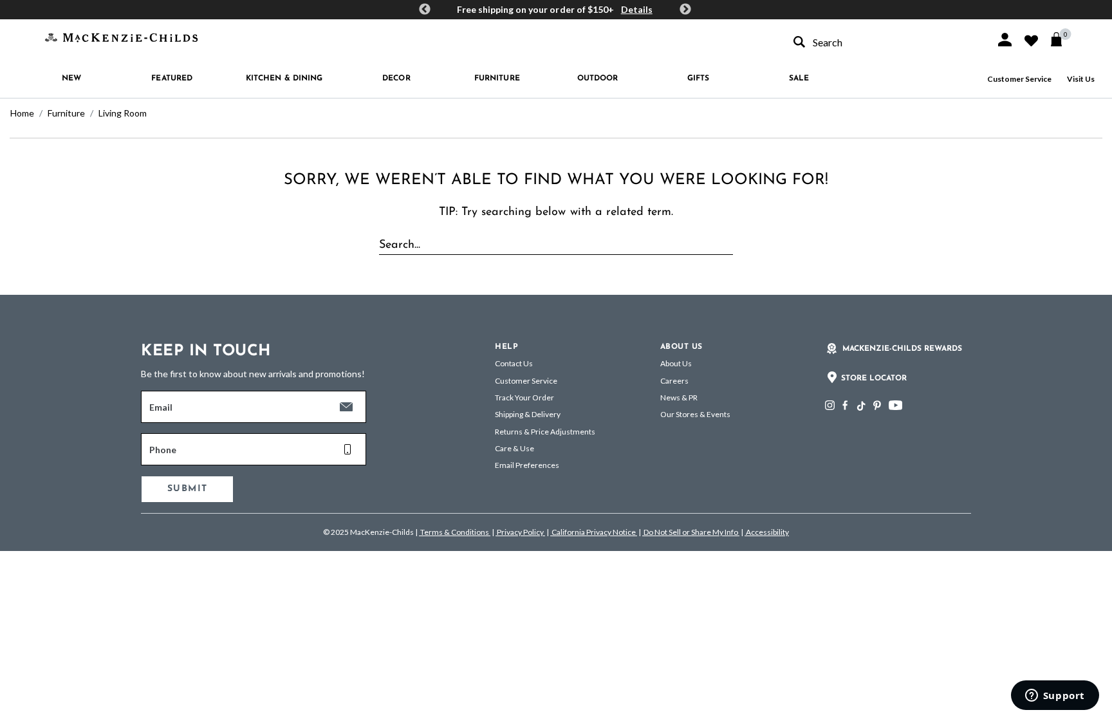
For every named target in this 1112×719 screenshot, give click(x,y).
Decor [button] (396, 78)
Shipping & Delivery (528, 414)
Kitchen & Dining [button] (284, 78)
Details (637, 9)
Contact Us (514, 363)
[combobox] (883, 42)
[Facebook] (845, 405)
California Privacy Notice (593, 532)
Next (685, 9)
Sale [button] (799, 78)
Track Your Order (524, 397)
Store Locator (874, 378)
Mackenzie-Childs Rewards (902, 349)
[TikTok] (860, 406)
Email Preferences (527, 465)
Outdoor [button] (597, 78)
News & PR (679, 397)
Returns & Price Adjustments (545, 431)
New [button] (71, 78)
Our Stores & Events (695, 414)
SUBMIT (187, 489)
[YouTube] (895, 405)
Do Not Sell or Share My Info (690, 532)
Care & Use (514, 448)
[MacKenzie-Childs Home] (121, 36)
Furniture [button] (497, 78)
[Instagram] (830, 405)
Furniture (66, 112)
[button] (1005, 39)
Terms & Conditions (454, 532)
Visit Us (1081, 79)
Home (22, 112)
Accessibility (767, 532)
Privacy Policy (520, 532)
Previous (424, 9)
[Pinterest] (877, 405)
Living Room (122, 112)
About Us (676, 363)
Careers (674, 381)
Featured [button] (171, 78)
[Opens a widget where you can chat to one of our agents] (1054, 696)
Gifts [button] (698, 78)
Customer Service (1019, 79)
